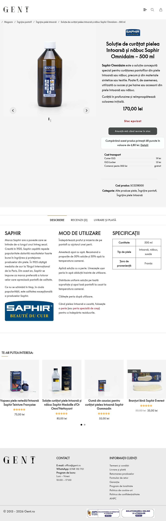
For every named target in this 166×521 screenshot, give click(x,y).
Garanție (114, 481)
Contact (63, 458)
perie (64, 308)
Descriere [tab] (57, 220)
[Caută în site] (152, 9)
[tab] (81, 425)
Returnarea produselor (122, 473)
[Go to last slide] (4, 394)
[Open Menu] (145, 9)
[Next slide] (162, 394)
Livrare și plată (118, 469)
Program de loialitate (121, 485)
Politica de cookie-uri (121, 490)
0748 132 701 (77, 468)
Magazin (8, 22)
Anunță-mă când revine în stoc (133, 131)
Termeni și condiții (119, 465)
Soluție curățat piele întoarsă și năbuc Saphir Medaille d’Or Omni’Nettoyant (61, 404)
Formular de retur (119, 477)
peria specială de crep (86, 308)
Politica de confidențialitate (125, 494)
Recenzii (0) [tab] (79, 220)
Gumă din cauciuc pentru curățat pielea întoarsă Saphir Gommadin (104, 404)
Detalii (144, 145)
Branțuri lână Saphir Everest (146, 400)
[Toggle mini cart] (161, 10)
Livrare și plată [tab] (105, 220)
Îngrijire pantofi (24, 22)
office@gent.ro (73, 465)
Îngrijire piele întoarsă (46, 22)
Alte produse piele (126, 190)
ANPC (113, 498)
